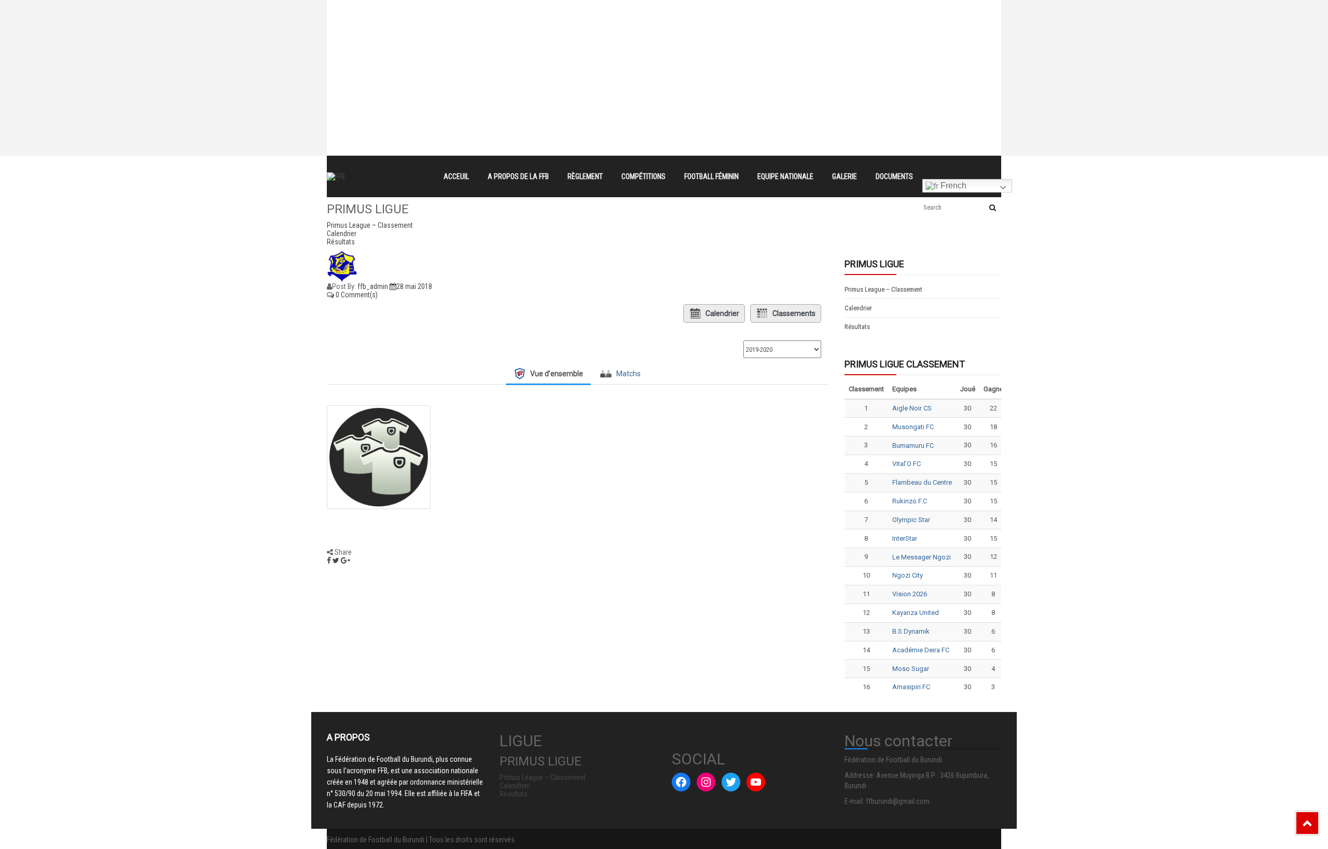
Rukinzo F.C (909, 501)
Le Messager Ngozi (921, 557)
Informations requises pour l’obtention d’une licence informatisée (561, 47)
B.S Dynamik (911, 631)
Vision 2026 (909, 594)
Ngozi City (907, 575)
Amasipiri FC (911, 687)
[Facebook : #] (681, 782)
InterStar (904, 538)
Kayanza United (915, 613)
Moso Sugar (910, 669)
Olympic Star (911, 520)
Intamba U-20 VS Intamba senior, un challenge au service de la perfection (578, 28)
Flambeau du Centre (922, 482)
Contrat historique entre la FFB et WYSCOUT (527, 9)
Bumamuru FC (913, 445)
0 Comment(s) (356, 295)
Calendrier (722, 313)
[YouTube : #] (755, 782)
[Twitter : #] (731, 782)
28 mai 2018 (414, 286)
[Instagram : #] (706, 782)
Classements (793, 313)
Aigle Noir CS (912, 408)
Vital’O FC (906, 464)
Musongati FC (913, 427)
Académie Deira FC (920, 650)
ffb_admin (372, 286)
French (952, 185)
